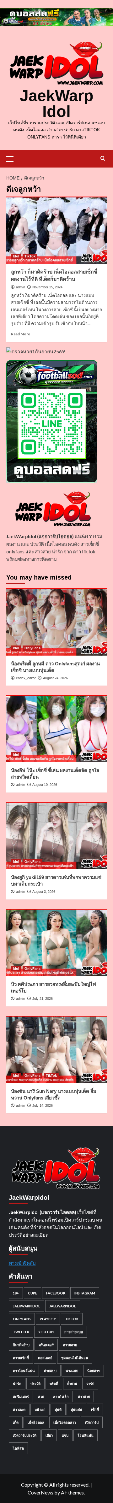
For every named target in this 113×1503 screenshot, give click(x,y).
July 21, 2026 (42, 998)
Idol (16, 256)
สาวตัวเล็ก (61, 1396)
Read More (20, 334)
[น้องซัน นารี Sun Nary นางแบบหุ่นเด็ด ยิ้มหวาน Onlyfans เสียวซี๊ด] (56, 1049)
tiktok (71, 1319)
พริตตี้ (54, 1384)
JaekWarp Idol (57, 103)
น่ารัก (17, 1384)
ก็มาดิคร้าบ (21, 1345)
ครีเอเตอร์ (46, 1345)
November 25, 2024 (47, 287)
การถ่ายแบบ (73, 1332)
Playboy (48, 1319)
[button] (12, 158)
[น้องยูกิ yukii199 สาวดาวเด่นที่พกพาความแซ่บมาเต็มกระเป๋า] (56, 835)
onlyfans (22, 1319)
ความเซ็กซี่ (21, 1358)
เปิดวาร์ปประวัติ (24, 1435)
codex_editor (26, 678)
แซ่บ (65, 1435)
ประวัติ (35, 1384)
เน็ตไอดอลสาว (64, 1422)
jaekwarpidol (26, 1306)
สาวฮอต (19, 1409)
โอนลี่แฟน (86, 1435)
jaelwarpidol (62, 1306)
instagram (84, 1293)
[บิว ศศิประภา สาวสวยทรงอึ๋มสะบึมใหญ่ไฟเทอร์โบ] (56, 942)
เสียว (49, 1435)
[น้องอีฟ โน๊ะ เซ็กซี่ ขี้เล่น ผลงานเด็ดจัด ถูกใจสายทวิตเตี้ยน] (56, 728)
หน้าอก (40, 1409)
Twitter (21, 1332)
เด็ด (16, 1422)
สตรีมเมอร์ (21, 1396)
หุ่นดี (58, 1409)
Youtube (46, 1332)
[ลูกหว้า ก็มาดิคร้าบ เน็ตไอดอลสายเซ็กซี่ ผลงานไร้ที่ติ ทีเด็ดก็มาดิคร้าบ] (56, 230)
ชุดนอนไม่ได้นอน (74, 1358)
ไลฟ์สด (18, 1448)
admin (20, 287)
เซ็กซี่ (95, 1409)
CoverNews (40, 1492)
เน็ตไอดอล (36, 1422)
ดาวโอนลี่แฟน (24, 1371)
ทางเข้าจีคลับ (22, 1263)
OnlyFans (32, 648)
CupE (32, 1293)
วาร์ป (90, 1384)
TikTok (29, 256)
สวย (41, 1396)
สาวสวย (84, 1396)
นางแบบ (72, 1371)
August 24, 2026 (55, 678)
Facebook (55, 1293)
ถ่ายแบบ (50, 1371)
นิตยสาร (93, 1371)
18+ (16, 1293)
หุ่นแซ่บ (76, 1409)
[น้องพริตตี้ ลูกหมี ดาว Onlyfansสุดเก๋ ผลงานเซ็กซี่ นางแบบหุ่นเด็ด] (56, 621)
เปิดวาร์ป (92, 1422)
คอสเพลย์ (45, 1358)
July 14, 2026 (42, 1105)
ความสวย (70, 1345)
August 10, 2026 (44, 785)
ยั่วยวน (72, 1384)
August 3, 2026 (43, 891)
